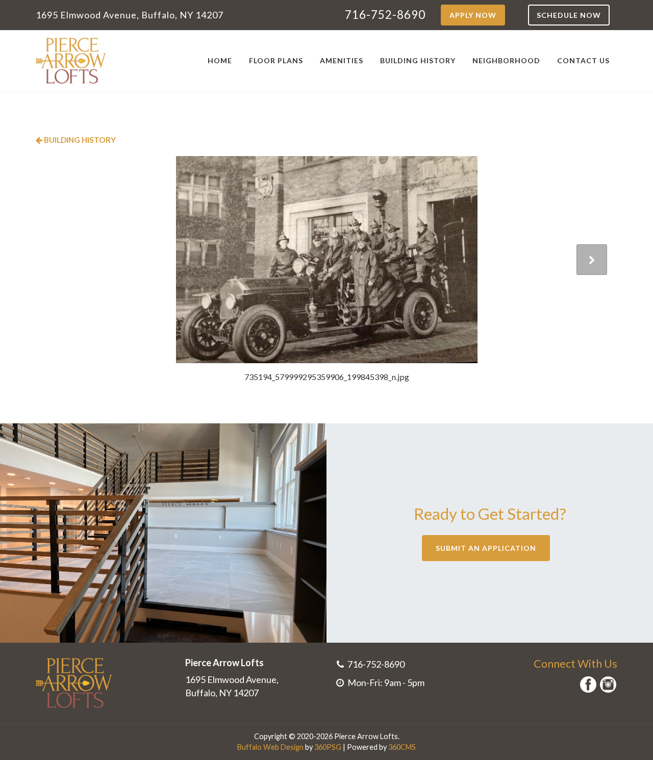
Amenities (341, 60)
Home (220, 60)
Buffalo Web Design (270, 747)
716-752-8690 (385, 14)
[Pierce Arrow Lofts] (71, 61)
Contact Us (583, 60)
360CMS (402, 747)
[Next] (591, 259)
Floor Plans (276, 60)
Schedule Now (569, 15)
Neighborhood (506, 60)
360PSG (327, 747)
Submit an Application (486, 548)
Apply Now (472, 15)
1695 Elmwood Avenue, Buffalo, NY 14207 (129, 14)
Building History (418, 60)
